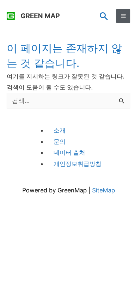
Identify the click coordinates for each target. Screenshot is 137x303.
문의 (60, 141)
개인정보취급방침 (77, 163)
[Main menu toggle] (123, 16)
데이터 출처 (69, 152)
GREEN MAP (40, 16)
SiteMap (103, 190)
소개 (60, 130)
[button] (103, 16)
